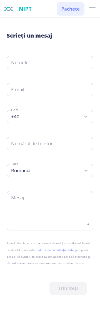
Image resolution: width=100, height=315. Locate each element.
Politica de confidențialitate (55, 250)
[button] (92, 9)
